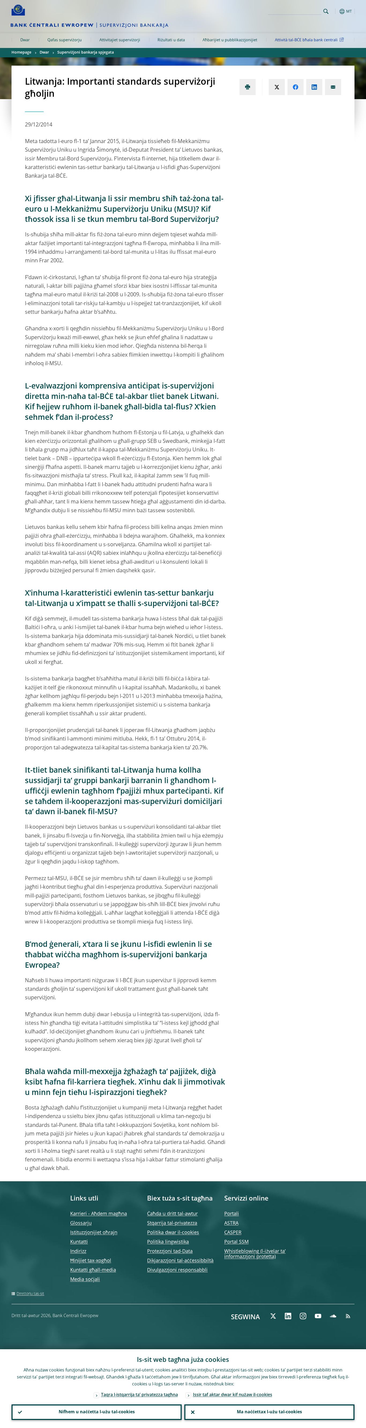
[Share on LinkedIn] (314, 87)
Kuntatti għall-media (93, 1270)
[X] (273, 1316)
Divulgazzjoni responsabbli (177, 1270)
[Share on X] (277, 87)
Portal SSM (236, 1242)
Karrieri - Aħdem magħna (98, 1214)
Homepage (21, 52)
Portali (231, 1214)
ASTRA (231, 1223)
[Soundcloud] (333, 1316)
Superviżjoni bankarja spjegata (85, 52)
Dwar (25, 40)
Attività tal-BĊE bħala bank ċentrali (306, 40)
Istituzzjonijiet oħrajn (93, 1232)
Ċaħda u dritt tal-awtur (172, 1214)
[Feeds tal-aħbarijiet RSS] (348, 1316)
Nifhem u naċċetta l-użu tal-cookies (97, 1412)
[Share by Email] (333, 87)
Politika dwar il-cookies (173, 1232)
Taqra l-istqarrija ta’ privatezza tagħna (139, 1395)
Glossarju (81, 1223)
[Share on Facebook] (295, 87)
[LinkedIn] (288, 1316)
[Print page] (248, 87)
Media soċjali (85, 1279)
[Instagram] (303, 1316)
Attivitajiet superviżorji (119, 40)
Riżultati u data (171, 40)
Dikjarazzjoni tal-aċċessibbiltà (180, 1260)
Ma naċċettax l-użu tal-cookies (269, 1412)
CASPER (232, 1232)
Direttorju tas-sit (30, 1294)
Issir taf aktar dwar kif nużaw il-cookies (232, 1395)
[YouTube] (318, 1316)
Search (326, 11)
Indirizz (78, 1251)
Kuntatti (79, 1242)
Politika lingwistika (168, 1242)
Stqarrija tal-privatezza (172, 1223)
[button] (335, 11)
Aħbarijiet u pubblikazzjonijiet (230, 40)
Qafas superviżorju (64, 40)
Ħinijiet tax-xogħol (90, 1260)
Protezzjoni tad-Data (170, 1251)
